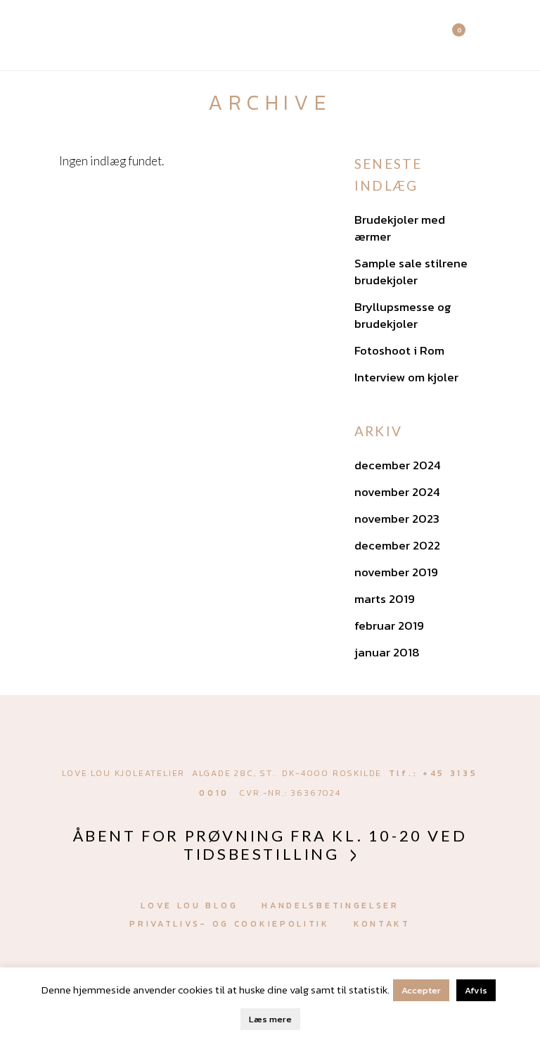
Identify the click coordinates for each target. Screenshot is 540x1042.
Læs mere (270, 1019)
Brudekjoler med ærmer (399, 228)
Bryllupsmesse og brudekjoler (402, 315)
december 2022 (397, 545)
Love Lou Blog (189, 905)
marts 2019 (384, 599)
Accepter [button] (421, 990)
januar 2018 (387, 652)
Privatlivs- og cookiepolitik (229, 923)
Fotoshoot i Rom (399, 350)
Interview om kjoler (406, 377)
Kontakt (382, 923)
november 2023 (396, 518)
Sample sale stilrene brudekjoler (411, 271)
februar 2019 (389, 625)
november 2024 (397, 492)
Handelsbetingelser (330, 905)
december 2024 (397, 465)
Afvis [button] (476, 990)
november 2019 (396, 572)
